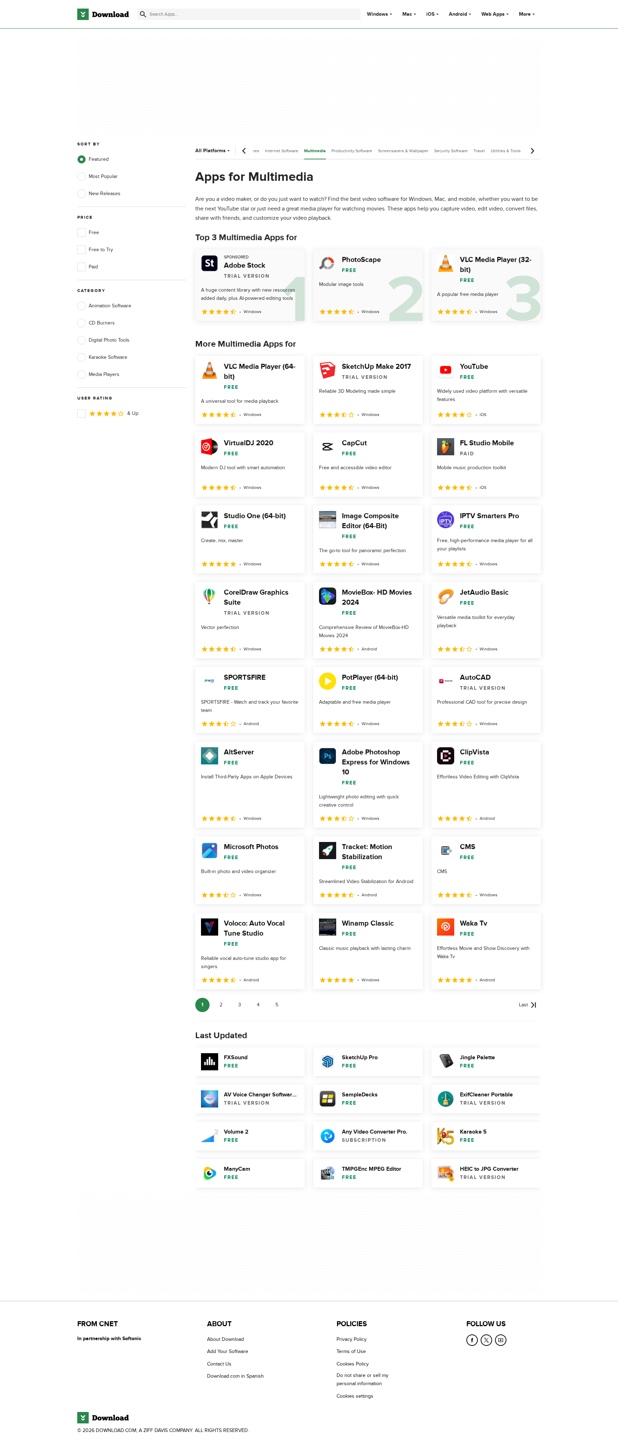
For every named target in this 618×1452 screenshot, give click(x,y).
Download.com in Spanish (235, 1376)
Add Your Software (227, 1352)
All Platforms (210, 151)
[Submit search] (143, 14)
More (525, 14)
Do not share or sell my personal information (362, 1379)
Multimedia (315, 151)
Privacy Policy (352, 1339)
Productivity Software (352, 150)
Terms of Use (351, 1352)
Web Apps (493, 14)
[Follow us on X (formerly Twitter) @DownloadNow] (486, 1340)
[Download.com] (103, 14)
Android (458, 14)
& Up (132, 413)
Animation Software (110, 306)
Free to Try (101, 250)
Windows (377, 14)
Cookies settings (355, 1396)
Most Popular (103, 176)
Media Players (104, 374)
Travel (479, 150)
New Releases (105, 193)
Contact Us (219, 1364)
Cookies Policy (353, 1364)
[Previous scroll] (244, 150)
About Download (225, 1339)
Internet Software (281, 150)
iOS (430, 14)
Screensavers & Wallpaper (403, 150)
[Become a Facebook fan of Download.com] (472, 1340)
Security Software (451, 150)
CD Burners (102, 323)
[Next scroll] (532, 150)
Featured (99, 159)
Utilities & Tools (506, 150)
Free (94, 232)
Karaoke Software (108, 357)
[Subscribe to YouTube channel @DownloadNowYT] (500, 1340)
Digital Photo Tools (109, 340)
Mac (407, 14)
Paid (93, 267)
